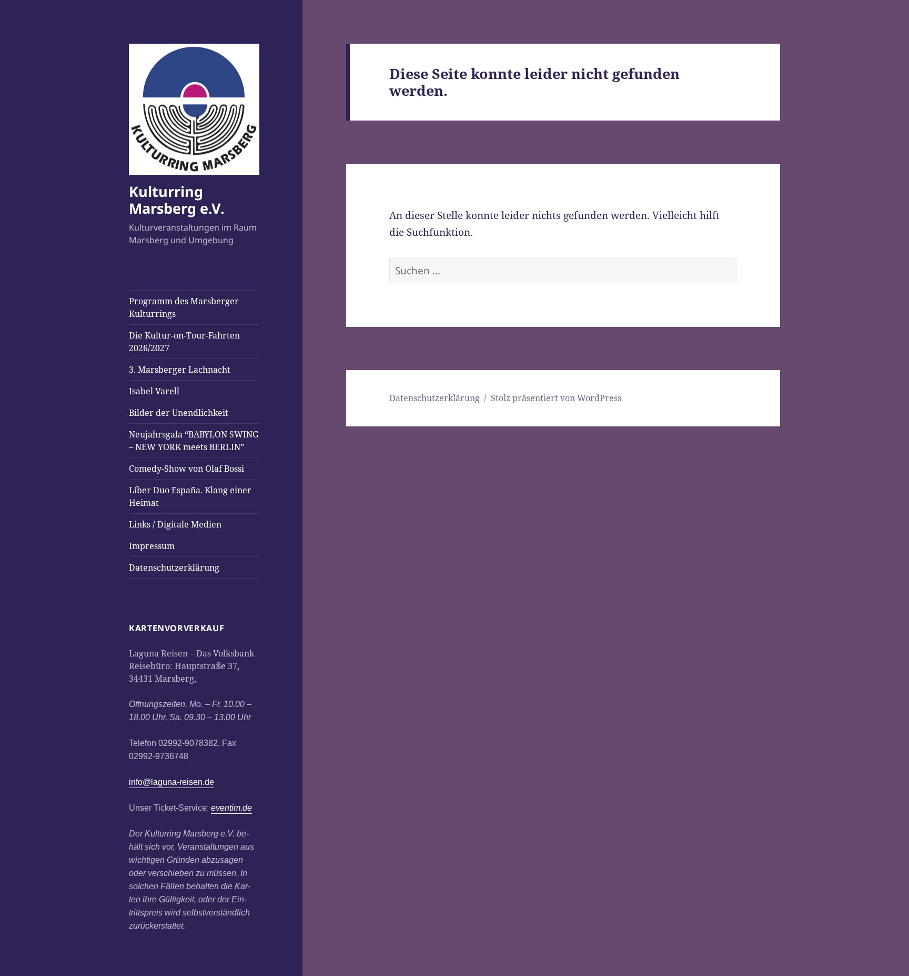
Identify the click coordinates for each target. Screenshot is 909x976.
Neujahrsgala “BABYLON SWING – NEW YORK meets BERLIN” (193, 441)
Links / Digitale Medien (175, 524)
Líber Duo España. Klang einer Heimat (190, 496)
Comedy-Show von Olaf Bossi (186, 468)
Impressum (152, 546)
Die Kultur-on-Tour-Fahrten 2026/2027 (184, 342)
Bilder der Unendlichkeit (178, 413)
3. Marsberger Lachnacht (179, 369)
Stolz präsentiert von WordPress (556, 398)
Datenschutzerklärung (174, 567)
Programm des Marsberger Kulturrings (184, 307)
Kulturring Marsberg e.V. (177, 200)
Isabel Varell (154, 391)
